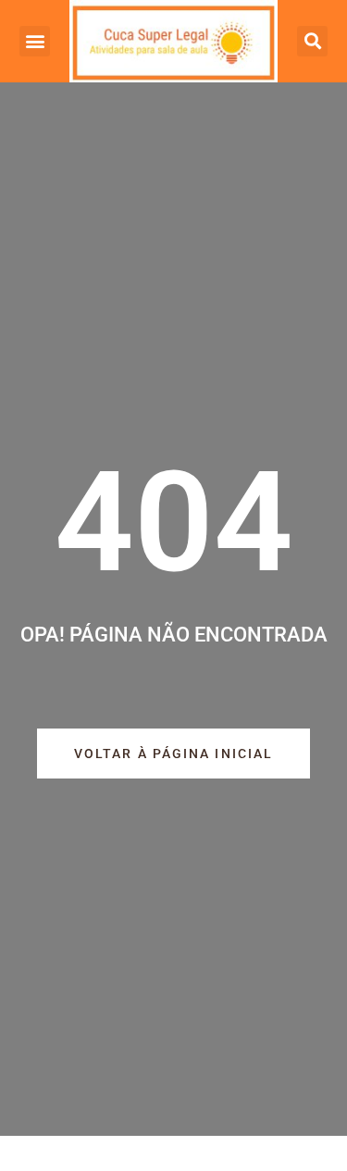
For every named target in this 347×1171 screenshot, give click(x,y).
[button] (34, 41)
